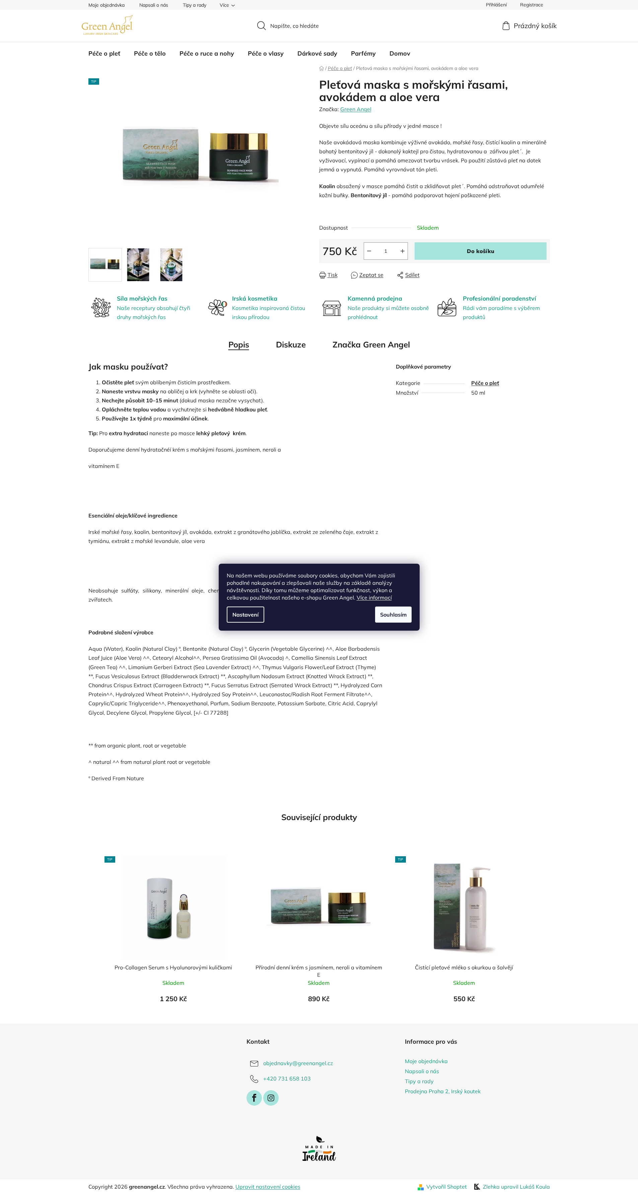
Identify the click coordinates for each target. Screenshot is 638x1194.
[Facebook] (254, 1098)
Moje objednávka (106, 5)
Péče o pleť (485, 383)
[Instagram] (271, 1098)
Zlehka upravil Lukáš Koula (516, 1186)
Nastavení (245, 614)
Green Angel (355, 109)
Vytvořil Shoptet (446, 1186)
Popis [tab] (238, 344)
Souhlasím (393, 614)
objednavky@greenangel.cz (298, 1063)
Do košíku (480, 251)
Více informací (374, 597)
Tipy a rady (194, 5)
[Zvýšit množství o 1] (403, 251)
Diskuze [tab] (291, 344)
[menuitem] (104, 53)
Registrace (531, 5)
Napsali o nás (153, 5)
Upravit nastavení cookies (267, 1186)
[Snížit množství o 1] (369, 251)
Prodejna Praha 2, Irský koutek (443, 1091)
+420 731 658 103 (287, 1078)
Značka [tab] (371, 344)
